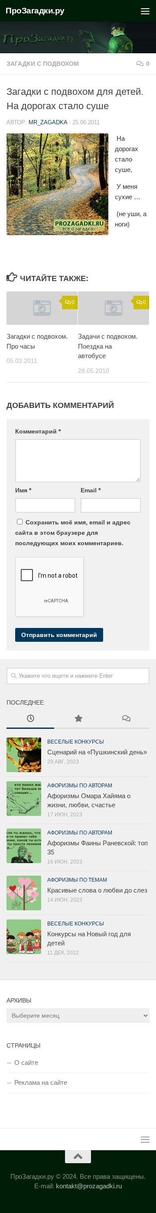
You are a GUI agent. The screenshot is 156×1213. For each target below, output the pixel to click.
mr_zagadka (48, 122)
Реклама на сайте (40, 1082)
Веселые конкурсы (75, 742)
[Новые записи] (30, 719)
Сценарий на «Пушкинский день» (97, 752)
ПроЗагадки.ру (35, 10)
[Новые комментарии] (126, 719)
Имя (23, 490)
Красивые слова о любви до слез (97, 890)
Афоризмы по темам (77, 880)
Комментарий (38, 431)
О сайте (26, 1062)
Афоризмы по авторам (79, 786)
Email (91, 490)
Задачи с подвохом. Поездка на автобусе (107, 346)
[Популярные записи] (78, 719)
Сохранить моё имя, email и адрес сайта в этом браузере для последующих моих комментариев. (72, 533)
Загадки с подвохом (42, 63)
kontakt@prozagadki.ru (89, 1186)
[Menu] (145, 11)
